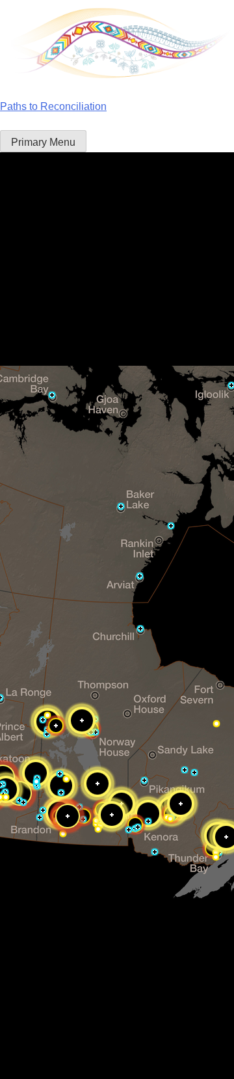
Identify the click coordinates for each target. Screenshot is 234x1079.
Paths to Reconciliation (53, 106)
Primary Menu (43, 142)
